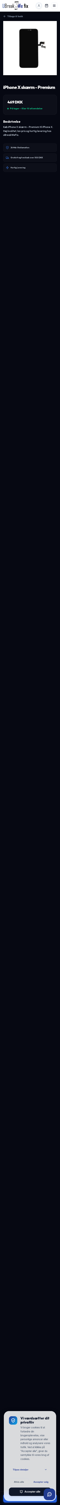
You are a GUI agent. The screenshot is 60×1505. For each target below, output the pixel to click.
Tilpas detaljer (20, 1469)
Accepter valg (40, 1482)
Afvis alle (19, 1482)
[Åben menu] (54, 5)
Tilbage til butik (15, 16)
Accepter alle (32, 1491)
